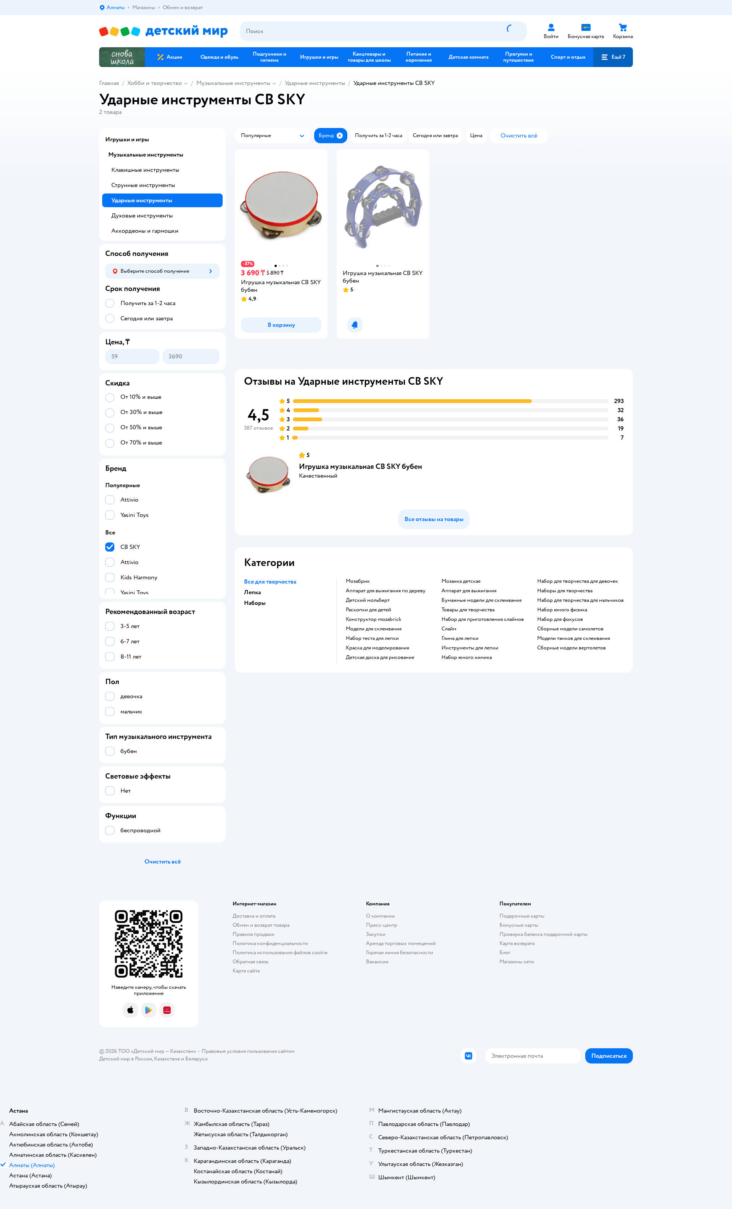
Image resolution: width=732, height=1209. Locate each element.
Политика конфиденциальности (270, 943)
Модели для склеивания (373, 629)
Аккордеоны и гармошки (144, 231)
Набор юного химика (466, 657)
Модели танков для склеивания (573, 638)
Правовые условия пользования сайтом (248, 1051)
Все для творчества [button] (270, 581)
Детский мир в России (125, 1058)
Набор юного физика (562, 610)
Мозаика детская (460, 581)
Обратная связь (250, 961)
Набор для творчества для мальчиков (580, 600)
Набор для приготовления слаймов (482, 619)
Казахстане (167, 1058)
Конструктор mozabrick (373, 619)
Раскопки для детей (368, 610)
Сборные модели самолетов (570, 629)
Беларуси (196, 1058)
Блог (504, 952)
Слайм (448, 629)
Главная (109, 83)
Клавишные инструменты (145, 170)
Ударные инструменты (315, 83)
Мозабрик (358, 581)
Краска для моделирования (377, 648)
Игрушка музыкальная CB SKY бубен (360, 466)
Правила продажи (253, 934)
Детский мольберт (368, 600)
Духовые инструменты (142, 215)
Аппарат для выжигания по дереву (385, 591)
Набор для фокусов (560, 619)
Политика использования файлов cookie (280, 952)
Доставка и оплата (254, 916)
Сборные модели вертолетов (571, 648)
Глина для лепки (459, 638)
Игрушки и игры (127, 139)
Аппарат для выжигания (468, 591)
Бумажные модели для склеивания (481, 600)
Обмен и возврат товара (261, 925)
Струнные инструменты (143, 185)
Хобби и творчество (154, 83)
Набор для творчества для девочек (577, 581)
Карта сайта (246, 971)
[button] (613, 57)
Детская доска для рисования (380, 657)
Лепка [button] (252, 592)
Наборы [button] (255, 603)
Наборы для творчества (564, 591)
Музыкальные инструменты (233, 83)
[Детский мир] (163, 31)
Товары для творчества (467, 610)
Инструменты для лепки (469, 648)
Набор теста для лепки (372, 638)
